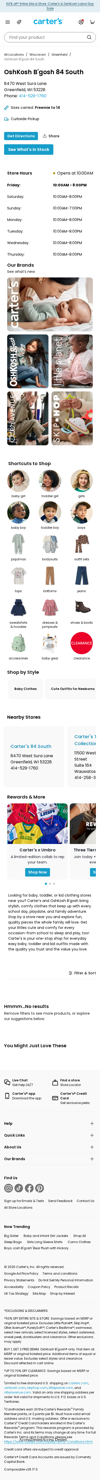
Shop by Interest (62, 1293)
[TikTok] (18, 1188)
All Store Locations (18, 1207)
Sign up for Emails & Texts (24, 1201)
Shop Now (37, 872)
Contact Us (85, 1201)
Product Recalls (66, 1287)
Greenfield (59, 54)
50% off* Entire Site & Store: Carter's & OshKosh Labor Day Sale (50, 6)
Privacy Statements (19, 1280)
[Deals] (19, 22)
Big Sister (11, 1236)
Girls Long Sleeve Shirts (45, 1242)
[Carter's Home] (50, 21)
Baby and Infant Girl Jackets (46, 1236)
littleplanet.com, (61, 1388)
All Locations (14, 54)
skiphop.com (37, 1388)
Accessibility (14, 1287)
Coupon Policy (39, 1287)
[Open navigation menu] (7, 22)
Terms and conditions (60, 1273)
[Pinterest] (39, 1188)
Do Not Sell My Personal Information (65, 1280)
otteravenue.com (17, 1392)
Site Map (39, 1293)
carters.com (78, 1383)
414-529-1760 (32, 96)
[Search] (89, 37)
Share (53, 136)
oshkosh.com (15, 1388)
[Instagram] (8, 1188)
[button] (46, 884)
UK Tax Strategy (16, 1293)
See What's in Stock (28, 149)
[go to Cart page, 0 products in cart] (92, 22)
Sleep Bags (13, 1242)
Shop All (79, 1236)
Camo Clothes (79, 1242)
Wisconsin (37, 54)
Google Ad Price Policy (21, 1273)
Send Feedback (60, 1201)
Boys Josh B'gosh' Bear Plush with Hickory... (37, 1248)
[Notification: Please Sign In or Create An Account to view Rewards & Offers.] (81, 22)
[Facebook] (29, 1188)
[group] (34, 757)
